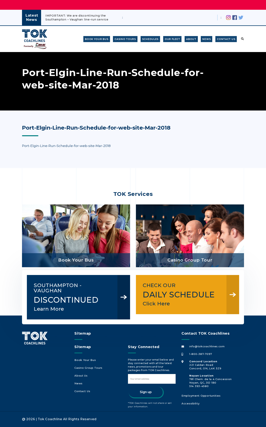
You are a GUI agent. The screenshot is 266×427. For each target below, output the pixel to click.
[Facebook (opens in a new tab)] (235, 17)
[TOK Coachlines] (34, 35)
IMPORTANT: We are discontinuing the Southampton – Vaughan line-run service (76, 17)
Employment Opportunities (200, 395)
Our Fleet (172, 39)
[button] (241, 39)
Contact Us (226, 39)
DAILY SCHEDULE (179, 294)
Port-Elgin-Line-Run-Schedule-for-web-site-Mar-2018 (66, 146)
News (206, 39)
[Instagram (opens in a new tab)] (228, 17)
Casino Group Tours (88, 367)
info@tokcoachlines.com (207, 346)
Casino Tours (125, 39)
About (191, 39)
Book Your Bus (96, 39)
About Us (81, 375)
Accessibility (190, 403)
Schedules (150, 39)
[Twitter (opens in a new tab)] (241, 17)
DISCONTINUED (66, 297)
